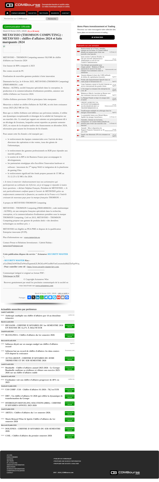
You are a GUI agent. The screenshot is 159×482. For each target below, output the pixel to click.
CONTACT (66, 13)
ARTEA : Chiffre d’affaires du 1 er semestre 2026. (28, 412)
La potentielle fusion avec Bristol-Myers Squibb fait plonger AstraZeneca (94, 116)
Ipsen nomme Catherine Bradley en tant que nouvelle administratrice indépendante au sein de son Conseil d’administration (92, 59)
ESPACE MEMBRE (18, 13)
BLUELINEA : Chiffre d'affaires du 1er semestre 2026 (30, 335)
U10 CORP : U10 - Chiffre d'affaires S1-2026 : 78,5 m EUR (32, 389)
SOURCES (55, 13)
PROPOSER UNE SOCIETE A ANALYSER (66, 463)
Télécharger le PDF (11, 276)
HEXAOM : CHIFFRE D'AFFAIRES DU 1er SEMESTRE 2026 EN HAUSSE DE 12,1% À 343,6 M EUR (34, 326)
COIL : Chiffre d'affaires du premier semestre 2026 (28, 435)
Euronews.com (69, 350)
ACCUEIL (9, 455)
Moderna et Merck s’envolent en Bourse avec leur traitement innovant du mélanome (96, 94)
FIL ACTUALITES (12, 463)
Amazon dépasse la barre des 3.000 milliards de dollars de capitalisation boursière (95, 76)
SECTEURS (43, 13)
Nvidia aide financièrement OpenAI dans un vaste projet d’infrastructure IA (95, 80)
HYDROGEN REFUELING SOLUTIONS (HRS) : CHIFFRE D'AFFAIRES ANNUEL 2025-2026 (33, 404)
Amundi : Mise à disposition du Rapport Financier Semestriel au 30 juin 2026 (92, 130)
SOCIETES (32, 13)
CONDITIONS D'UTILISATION (16, 470)
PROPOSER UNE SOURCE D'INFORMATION (67, 461)
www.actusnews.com (44, 285)
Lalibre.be (71, 315)
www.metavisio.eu (32, 237)
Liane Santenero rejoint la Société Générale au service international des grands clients (96, 85)
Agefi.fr (72, 343)
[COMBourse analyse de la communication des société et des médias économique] (39, 9)
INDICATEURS (11, 467)
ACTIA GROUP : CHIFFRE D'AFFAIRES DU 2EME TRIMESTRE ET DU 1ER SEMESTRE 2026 (29, 359)
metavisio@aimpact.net (13, 246)
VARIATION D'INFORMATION (15, 465)
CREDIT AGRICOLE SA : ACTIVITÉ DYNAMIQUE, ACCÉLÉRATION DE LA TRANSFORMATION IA (90, 105)
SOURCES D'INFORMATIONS (16, 469)
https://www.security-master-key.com (43, 267)
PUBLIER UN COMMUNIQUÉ (62, 458)
